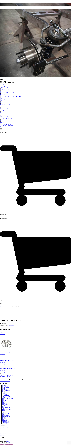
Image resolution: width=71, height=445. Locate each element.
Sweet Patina (25, 118)
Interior (1, 106)
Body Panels (2, 89)
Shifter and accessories (12, 118)
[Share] (67, 1)
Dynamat (9, 94)
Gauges (1, 102)
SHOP (1, 6)
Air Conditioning (7, 86)
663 (3, 374)
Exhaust (20, 96)
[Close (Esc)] (70, 1)
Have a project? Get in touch (5, 381)
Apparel (8, 87)
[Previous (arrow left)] (2, 222)
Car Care (1, 91)
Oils (0, 112)
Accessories (2, 86)
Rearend (8, 116)
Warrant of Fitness (3, 124)
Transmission (2, 120)
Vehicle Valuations (3, 122)
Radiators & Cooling (3, 116)
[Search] (1, 129)
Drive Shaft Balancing (4, 94)
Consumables (5, 92)
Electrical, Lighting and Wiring (5, 96)
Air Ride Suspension (3, 87)
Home (1, 306)
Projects (1, 125)
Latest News (7, 427)
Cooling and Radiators (11, 92)
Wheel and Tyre (9, 124)
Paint (1, 114)
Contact (1, 126)
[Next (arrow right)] (69, 222)
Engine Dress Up (16, 96)
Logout (5, 435)
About (4, 125)
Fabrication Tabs (3, 99)
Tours (6, 125)
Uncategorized (5, 306)
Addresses (2, 435)
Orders (1, 434)
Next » (6, 374)
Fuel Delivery (2, 98)
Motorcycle (2, 110)
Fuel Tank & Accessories (4, 100)
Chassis (1, 92)
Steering (17, 118)
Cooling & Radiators (5, 395)
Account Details (3, 433)
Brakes (13, 89)
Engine (12, 96)
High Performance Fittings (7, 104)
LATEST (8, 8)
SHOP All (2, 84)
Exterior (23, 96)
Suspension (21, 118)
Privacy (10, 442)
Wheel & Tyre (4, 423)
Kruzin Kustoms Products (4, 108)
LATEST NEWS (10, 125)
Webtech (7, 441)
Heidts (1, 104)
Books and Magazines (8, 89)
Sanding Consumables (4, 118)
